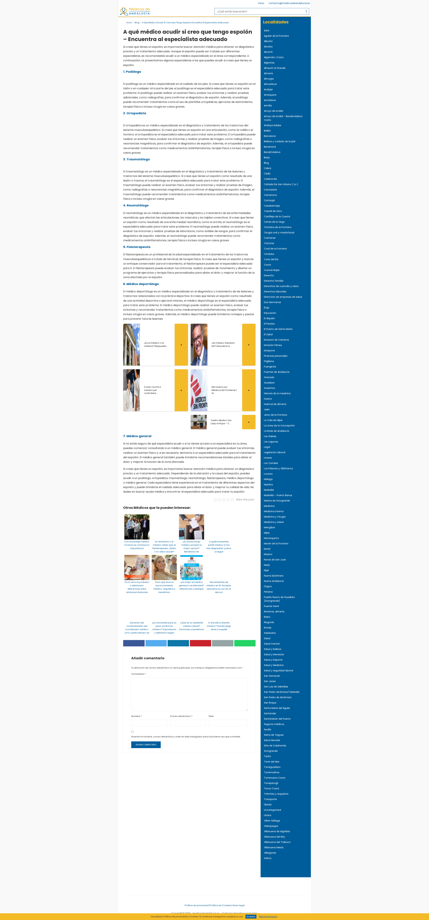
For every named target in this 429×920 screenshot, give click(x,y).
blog (137, 22)
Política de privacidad (197, 905)
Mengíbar (269, 527)
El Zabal (268, 334)
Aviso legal (238, 905)
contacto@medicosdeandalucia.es (289, 3)
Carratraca (270, 195)
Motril (267, 549)
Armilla (268, 105)
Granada (269, 377)
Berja (267, 157)
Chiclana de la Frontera (277, 227)
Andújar (268, 89)
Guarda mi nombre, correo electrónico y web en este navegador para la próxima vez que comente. (186, 736)
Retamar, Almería (274, 611)
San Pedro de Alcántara (277, 697)
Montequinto (271, 538)
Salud (267, 638)
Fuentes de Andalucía (276, 372)
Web (211, 716)
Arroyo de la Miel (273, 111)
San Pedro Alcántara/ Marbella (281, 692)
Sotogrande (271, 751)
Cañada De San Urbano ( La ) (281, 184)
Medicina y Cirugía (275, 516)
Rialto (267, 617)
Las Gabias (270, 436)
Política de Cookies (220, 905)
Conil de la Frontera (275, 248)
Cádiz (267, 173)
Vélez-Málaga (272, 820)
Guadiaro (269, 382)
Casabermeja (272, 205)
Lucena (268, 473)
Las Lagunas (271, 441)
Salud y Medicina (274, 665)
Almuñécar (270, 84)
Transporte (270, 799)
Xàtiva (267, 858)
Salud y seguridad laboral (278, 670)
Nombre (136, 716)
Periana (268, 591)
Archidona (270, 100)
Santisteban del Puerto (277, 718)
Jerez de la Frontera (275, 415)
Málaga (268, 479)
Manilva (268, 484)
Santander (270, 713)
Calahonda (270, 179)
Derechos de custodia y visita (281, 286)
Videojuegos (271, 826)
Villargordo (270, 852)
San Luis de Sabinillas (276, 686)
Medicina (269, 506)
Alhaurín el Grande (275, 68)
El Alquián (269, 318)
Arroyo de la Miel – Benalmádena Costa (283, 118)
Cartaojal (269, 200)
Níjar (266, 570)
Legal (267, 447)
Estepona (269, 350)
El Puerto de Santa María (278, 329)
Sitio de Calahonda (275, 745)
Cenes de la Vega (274, 222)
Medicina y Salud (274, 522)
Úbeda (267, 804)
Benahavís (270, 146)
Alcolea (268, 46)
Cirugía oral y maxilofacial (279, 232)
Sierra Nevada (272, 740)
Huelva (268, 398)
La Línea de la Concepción (279, 425)
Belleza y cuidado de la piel (279, 141)
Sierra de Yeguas (274, 735)
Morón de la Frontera (276, 543)
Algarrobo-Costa (274, 57)
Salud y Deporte (273, 659)
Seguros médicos (274, 724)
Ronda (267, 627)
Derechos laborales (275, 291)
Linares (268, 457)
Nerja (267, 565)
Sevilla (267, 729)
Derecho (269, 275)
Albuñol (268, 41)
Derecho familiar (274, 280)
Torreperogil (271, 783)
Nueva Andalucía (274, 581)
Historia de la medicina (277, 393)
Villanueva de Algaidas (277, 831)
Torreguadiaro (272, 767)
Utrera (267, 815)
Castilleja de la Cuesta (277, 216)
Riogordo (269, 622)
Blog (266, 163)
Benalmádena (272, 152)
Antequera (270, 95)
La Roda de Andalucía (276, 431)
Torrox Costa (271, 788)
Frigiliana (269, 361)
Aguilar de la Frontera (276, 36)
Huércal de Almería (275, 404)
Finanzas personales (275, 356)
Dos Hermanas (272, 302)
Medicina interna (274, 511)
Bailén (267, 130)
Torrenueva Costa (274, 777)
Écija (266, 307)
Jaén (267, 409)
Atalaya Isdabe (272, 125)
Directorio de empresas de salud (283, 297)
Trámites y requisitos (276, 794)
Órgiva (268, 586)
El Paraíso (269, 323)
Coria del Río (271, 259)
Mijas (267, 532)
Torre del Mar (271, 761)
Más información (268, 916)
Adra (266, 30)
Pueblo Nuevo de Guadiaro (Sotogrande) (279, 598)
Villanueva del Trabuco (277, 842)
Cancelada (270, 189)
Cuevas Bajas (272, 270)
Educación (270, 313)
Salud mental (272, 643)
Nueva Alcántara (273, 575)
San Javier (270, 681)
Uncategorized (272, 810)
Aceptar (251, 916)
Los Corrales (271, 463)
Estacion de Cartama (276, 339)
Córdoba (269, 254)
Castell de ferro (273, 211)
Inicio (261, 3)
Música (268, 554)
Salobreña (270, 633)
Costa (267, 264)
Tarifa (267, 756)
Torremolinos (271, 772)
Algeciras (269, 62)
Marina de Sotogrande (277, 500)
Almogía (269, 78)
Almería (268, 73)
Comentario (138, 674)
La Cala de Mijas (273, 420)
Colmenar (270, 238)
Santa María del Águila (277, 708)
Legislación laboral (274, 452)
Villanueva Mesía (273, 847)
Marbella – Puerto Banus (278, 495)
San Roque (270, 702)
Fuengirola (270, 366)
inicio (129, 22)
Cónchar (269, 243)
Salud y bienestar (274, 654)
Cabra (267, 168)
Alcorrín (268, 52)
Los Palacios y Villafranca (278, 468)
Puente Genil (271, 606)
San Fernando (272, 676)
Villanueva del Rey (274, 836)
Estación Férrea (273, 345)
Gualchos (269, 388)
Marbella (269, 490)
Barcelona (270, 136)
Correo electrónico (181, 716)
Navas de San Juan (275, 559)
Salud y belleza (272, 649)
